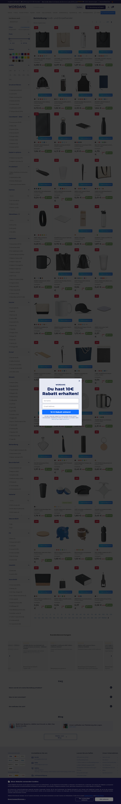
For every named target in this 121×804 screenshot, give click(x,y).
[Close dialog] (79, 381)
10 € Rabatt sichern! (60, 412)
